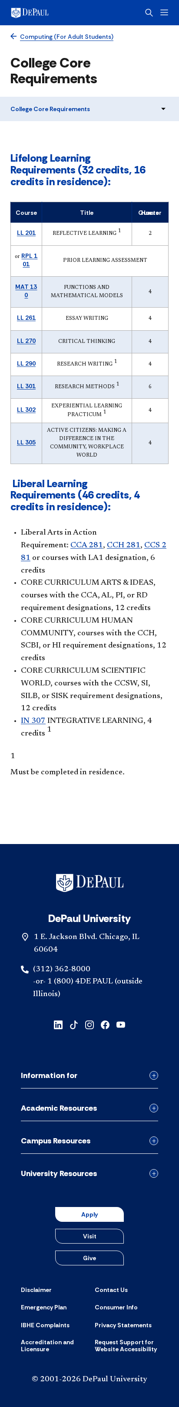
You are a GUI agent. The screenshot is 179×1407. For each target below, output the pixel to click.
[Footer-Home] (89, 883)
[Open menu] (164, 12)
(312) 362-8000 (61, 969)
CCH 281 (123, 545)
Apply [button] (89, 1214)
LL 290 (26, 363)
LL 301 (26, 386)
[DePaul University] (43, 12)
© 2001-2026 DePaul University (89, 1379)
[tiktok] (74, 1024)
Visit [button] (89, 1236)
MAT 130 (26, 291)
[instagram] (89, 1024)
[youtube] (120, 1024)
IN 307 (33, 721)
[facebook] (105, 1024)
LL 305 (26, 442)
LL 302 (26, 410)
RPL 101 (29, 260)
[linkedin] (58, 1024)
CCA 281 (86, 545)
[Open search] (149, 13)
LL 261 (26, 318)
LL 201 (26, 233)
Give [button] (89, 1258)
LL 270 (26, 341)
